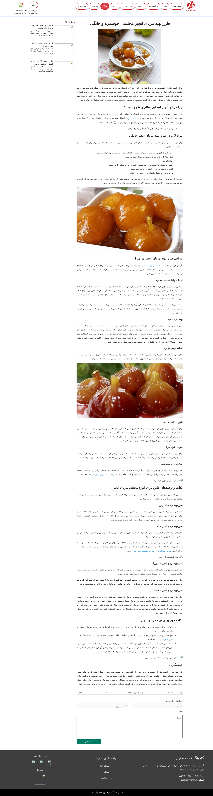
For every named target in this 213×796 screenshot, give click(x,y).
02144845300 (21, 10)
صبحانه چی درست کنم (152, 265)
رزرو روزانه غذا (106, 766)
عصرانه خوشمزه (166, 639)
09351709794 (21, 13)
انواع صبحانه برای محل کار (103, 474)
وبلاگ (106, 772)
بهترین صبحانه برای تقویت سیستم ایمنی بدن (152, 551)
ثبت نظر (89, 741)
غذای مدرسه (131, 118)
